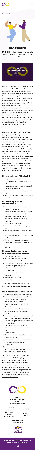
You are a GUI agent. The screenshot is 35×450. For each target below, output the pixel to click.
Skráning (26, 409)
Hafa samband (26, 411)
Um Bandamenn (9, 416)
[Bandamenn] (5, 4)
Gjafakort (9, 410)
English (26, 415)
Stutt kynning (9, 412)
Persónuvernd (26, 413)
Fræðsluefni (9, 414)
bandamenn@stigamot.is (10, 377)
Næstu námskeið (9, 408)
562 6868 (17, 401)
